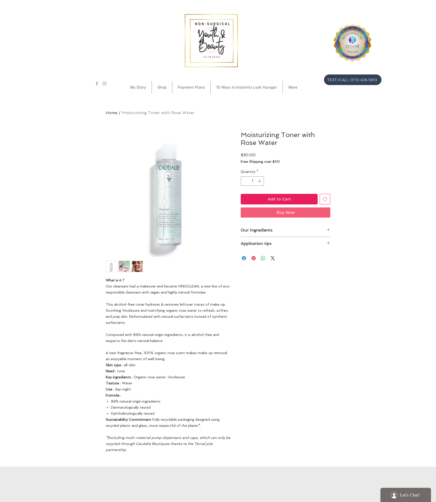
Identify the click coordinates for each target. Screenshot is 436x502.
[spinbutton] (252, 181)
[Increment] (260, 181)
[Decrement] (244, 181)
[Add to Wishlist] (325, 199)
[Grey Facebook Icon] (96, 83)
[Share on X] (273, 258)
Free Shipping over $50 (260, 162)
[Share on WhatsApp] (263, 258)
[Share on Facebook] (244, 258)
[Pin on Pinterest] (254, 258)
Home (111, 112)
